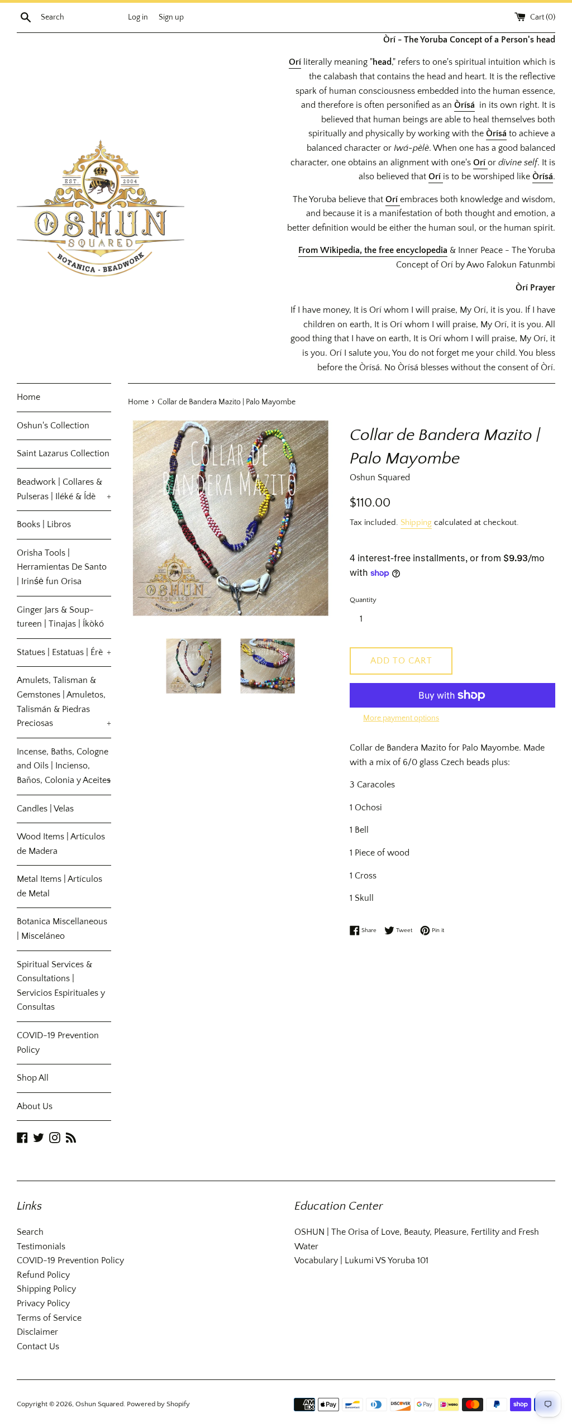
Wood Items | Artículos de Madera (61, 844)
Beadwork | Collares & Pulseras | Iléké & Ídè (64, 489)
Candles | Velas (45, 809)
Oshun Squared (99, 1404)
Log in (138, 17)
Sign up (171, 17)
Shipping (416, 522)
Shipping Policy (46, 1289)
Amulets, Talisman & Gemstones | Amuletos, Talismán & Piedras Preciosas (64, 701)
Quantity (363, 600)
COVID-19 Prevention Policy (58, 1042)
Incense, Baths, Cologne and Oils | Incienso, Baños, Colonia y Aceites (64, 766)
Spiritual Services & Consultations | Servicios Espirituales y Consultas (61, 986)
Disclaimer (37, 1332)
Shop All (33, 1078)
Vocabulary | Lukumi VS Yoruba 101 (361, 1260)
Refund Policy (43, 1275)
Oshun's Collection (53, 426)
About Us (35, 1106)
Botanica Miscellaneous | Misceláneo (62, 928)
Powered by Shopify (158, 1404)
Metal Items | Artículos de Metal (59, 886)
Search (30, 1232)
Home (28, 397)
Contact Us (38, 1346)
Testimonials (41, 1246)
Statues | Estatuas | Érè (64, 652)
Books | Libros (44, 524)
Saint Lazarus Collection (63, 453)
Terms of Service (49, 1318)
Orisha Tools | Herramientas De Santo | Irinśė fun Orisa (62, 567)
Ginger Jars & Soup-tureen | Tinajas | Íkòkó (60, 617)
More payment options (401, 718)
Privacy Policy (43, 1303)
